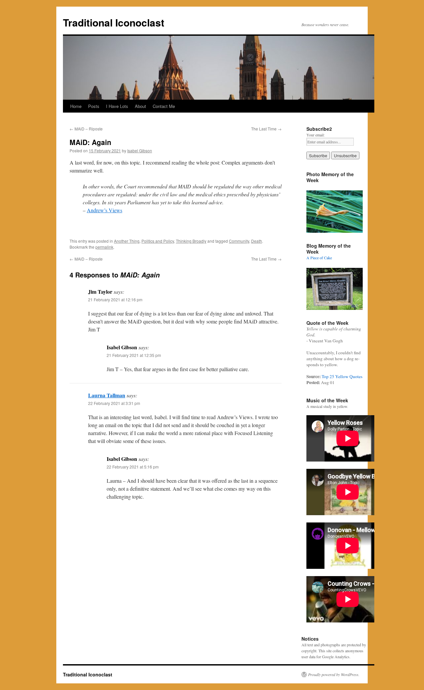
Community (239, 241)
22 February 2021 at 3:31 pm (114, 403)
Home (75, 106)
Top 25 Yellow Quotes (342, 376)
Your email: (315, 134)
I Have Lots (117, 106)
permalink (104, 247)
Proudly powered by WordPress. (333, 674)
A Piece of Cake (319, 257)
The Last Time (266, 128)
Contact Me (164, 106)
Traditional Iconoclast (113, 22)
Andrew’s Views (104, 210)
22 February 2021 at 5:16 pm (133, 466)
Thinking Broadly (191, 241)
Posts (93, 106)
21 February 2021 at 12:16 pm (115, 299)
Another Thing (126, 241)
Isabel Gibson (139, 150)
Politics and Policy (157, 241)
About (140, 106)
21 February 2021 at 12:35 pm (134, 355)
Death (256, 241)
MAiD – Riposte (86, 128)
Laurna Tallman (106, 395)
